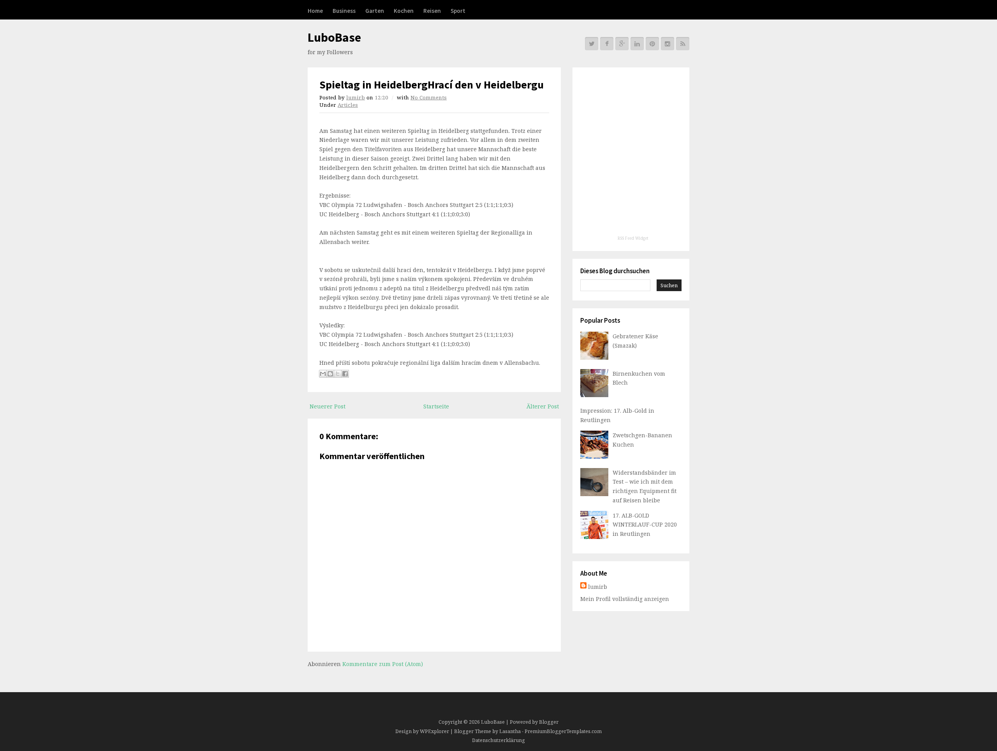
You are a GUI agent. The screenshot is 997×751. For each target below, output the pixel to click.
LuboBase (334, 37)
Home (315, 10)
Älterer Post (543, 406)
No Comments (428, 97)
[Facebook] (606, 43)
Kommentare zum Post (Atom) (382, 664)
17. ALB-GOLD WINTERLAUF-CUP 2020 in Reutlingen (645, 525)
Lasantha (510, 731)
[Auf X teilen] (338, 374)
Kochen (404, 10)
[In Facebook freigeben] (345, 374)
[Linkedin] (637, 43)
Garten (374, 10)
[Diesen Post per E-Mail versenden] (323, 374)
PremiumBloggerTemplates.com (563, 731)
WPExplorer (434, 731)
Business (344, 10)
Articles (348, 104)
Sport (458, 10)
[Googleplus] (622, 43)
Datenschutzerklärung (498, 740)
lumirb (355, 97)
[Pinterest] (652, 43)
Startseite (436, 406)
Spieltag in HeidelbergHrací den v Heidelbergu (431, 85)
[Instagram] (667, 43)
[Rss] (682, 43)
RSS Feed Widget (633, 238)
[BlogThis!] (330, 374)
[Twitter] (591, 43)
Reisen (432, 10)
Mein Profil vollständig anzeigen (624, 599)
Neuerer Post (327, 406)
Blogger (548, 722)
